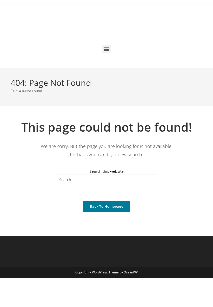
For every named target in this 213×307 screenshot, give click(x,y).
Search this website (107, 171)
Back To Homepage (106, 206)
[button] (106, 49)
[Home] (12, 90)
